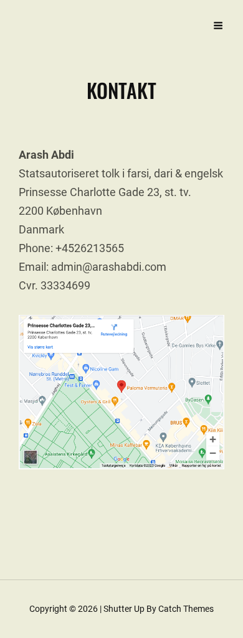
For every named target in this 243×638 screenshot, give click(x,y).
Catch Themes (186, 609)
